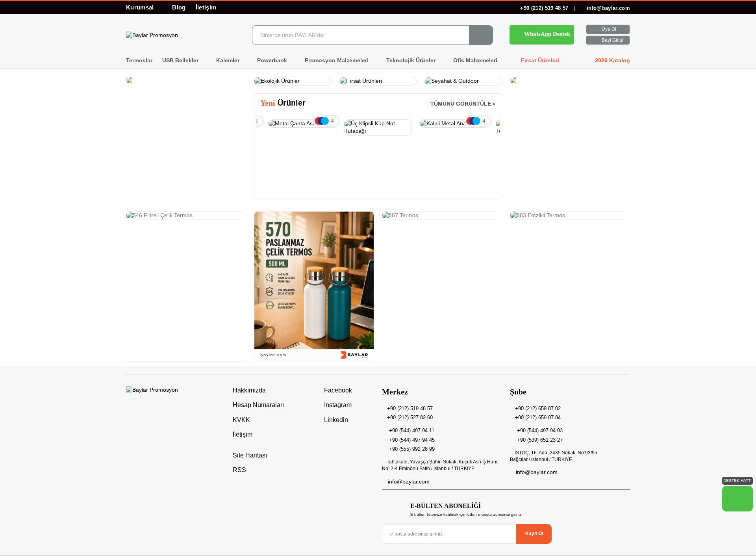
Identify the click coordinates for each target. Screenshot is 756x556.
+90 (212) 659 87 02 (538, 408)
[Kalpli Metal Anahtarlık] (454, 123)
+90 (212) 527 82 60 (410, 417)
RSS (239, 470)
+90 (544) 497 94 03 (540, 430)
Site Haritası (250, 455)
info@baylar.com (607, 8)
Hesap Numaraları (258, 405)
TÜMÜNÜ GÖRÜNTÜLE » (463, 103)
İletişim (206, 7)
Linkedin (335, 420)
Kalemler (228, 60)
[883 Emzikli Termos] (570, 215)
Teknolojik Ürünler (411, 60)
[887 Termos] (442, 215)
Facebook (337, 390)
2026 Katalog (611, 60)
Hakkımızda (249, 390)
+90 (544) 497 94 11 (411, 430)
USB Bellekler (181, 60)
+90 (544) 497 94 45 (412, 440)
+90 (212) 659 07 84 (538, 417)
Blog (178, 7)
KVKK (241, 420)
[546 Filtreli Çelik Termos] (186, 215)
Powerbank (273, 60)
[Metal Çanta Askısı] (302, 123)
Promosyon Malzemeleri (337, 60)
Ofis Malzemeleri (476, 60)
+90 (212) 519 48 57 (544, 8)
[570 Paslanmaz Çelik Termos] (314, 286)
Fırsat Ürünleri (539, 60)
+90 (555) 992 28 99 (412, 449)
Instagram (337, 405)
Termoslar (139, 60)
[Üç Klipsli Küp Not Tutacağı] (378, 127)
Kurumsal (141, 7)
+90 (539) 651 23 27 (540, 440)
